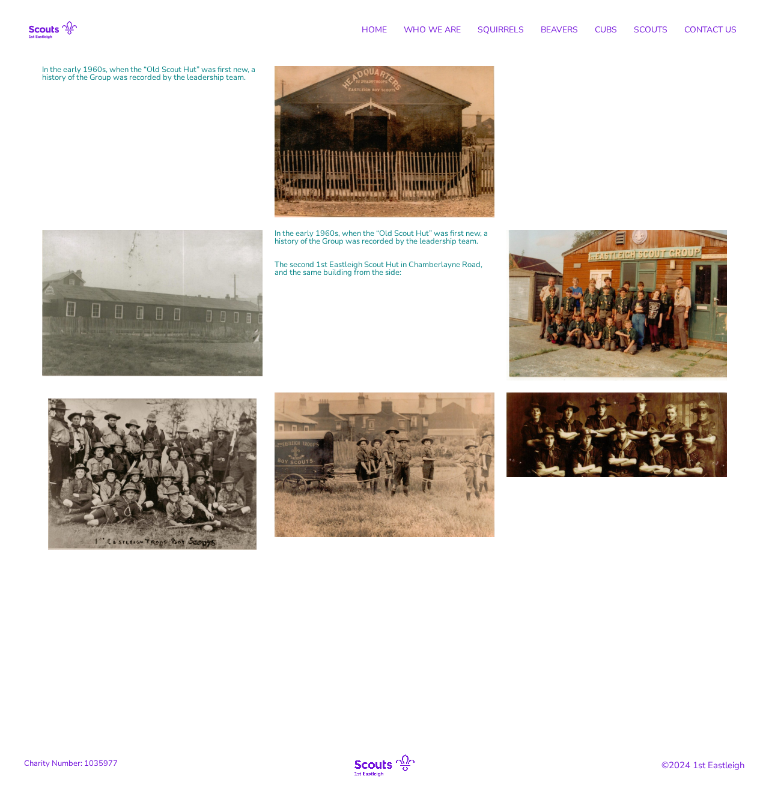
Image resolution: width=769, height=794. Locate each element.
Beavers (559, 29)
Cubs (606, 29)
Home (374, 29)
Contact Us (710, 29)
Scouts (650, 29)
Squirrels (501, 29)
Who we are (432, 29)
